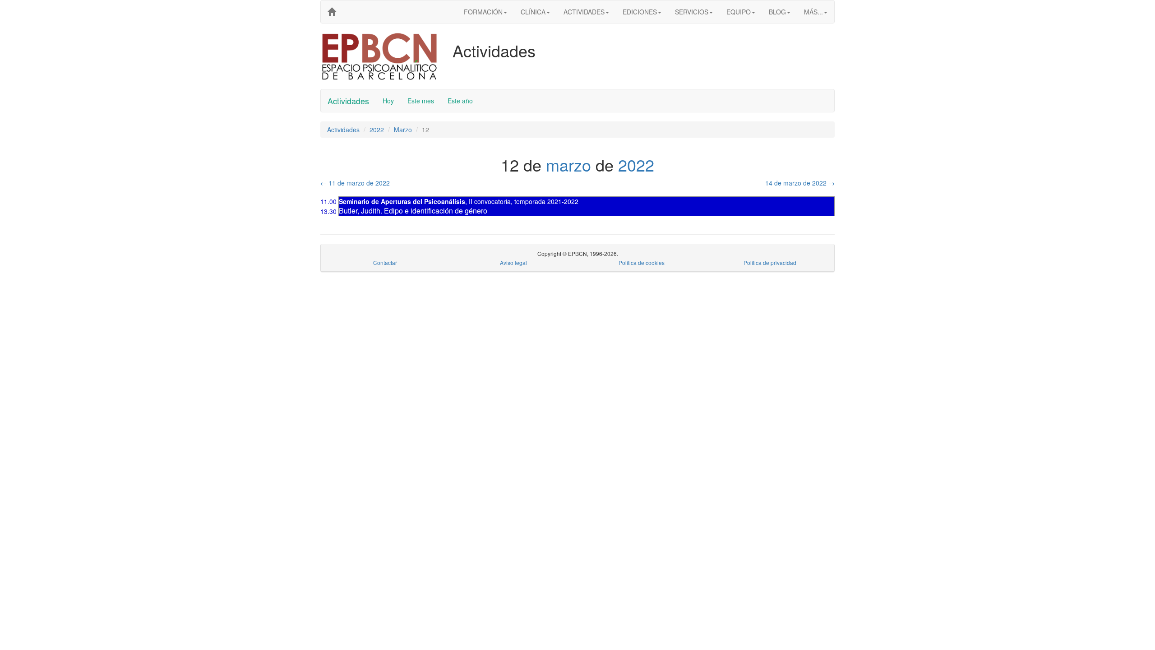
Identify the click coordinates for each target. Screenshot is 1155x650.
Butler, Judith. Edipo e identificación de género (413, 210)
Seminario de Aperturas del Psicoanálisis (402, 201)
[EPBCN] (331, 11)
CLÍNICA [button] (533, 11)
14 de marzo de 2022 (800, 182)
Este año (460, 100)
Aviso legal (513, 262)
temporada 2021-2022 (546, 201)
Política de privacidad (770, 262)
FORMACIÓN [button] (483, 11)
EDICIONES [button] (640, 11)
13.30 (328, 211)
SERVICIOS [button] (691, 11)
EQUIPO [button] (738, 11)
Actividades (348, 101)
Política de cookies (642, 262)
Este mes (420, 100)
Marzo (403, 129)
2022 (377, 129)
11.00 (328, 201)
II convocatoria (490, 201)
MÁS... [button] (813, 11)
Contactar (385, 262)
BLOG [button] (777, 11)
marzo (568, 164)
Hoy (388, 100)
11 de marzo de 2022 (355, 182)
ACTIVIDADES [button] (584, 11)
